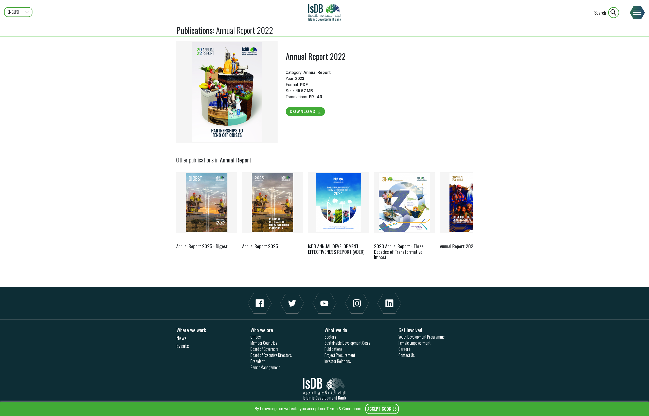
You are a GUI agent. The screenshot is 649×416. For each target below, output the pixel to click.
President (257, 361)
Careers (404, 349)
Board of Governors (264, 349)
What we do (335, 330)
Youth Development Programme (422, 337)
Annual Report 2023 (458, 246)
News (181, 338)
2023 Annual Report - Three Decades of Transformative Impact (399, 251)
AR (319, 96)
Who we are (261, 330)
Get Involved (410, 330)
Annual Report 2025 (260, 246)
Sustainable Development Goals (347, 343)
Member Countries (263, 343)
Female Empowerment (414, 343)
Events (182, 346)
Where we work (191, 330)
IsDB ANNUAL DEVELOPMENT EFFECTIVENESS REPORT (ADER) (336, 248)
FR (311, 96)
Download (303, 111)
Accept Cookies (382, 409)
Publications (194, 30)
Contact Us (407, 355)
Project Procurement (339, 355)
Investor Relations (337, 361)
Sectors (330, 337)
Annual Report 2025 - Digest (202, 246)
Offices (255, 337)
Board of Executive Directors (271, 355)
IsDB (324, 12)
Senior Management (265, 367)
